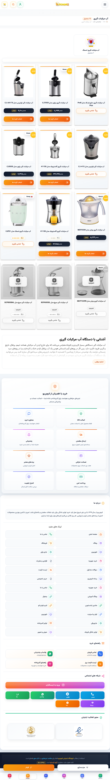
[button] (105, 4)
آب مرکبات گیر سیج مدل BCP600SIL (54, 302)
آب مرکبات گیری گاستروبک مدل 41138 (54, 231)
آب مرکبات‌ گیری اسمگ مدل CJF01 (18, 231)
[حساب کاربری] (20, 4)
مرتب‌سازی (81, 767)
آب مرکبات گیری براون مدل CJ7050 (55, 103)
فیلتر (27, 767)
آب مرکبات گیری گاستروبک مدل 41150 (55, 166)
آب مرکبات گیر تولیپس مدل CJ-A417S (19, 103)
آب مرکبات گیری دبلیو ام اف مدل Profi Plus (91, 104)
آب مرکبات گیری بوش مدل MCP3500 (91, 230)
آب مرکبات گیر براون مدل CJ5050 (19, 166)
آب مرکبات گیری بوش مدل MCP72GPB (91, 301)
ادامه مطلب (99, 362)
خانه (104, 22)
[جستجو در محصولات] (13, 4)
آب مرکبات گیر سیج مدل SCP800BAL (18, 302)
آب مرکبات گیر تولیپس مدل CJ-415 (91, 166)
